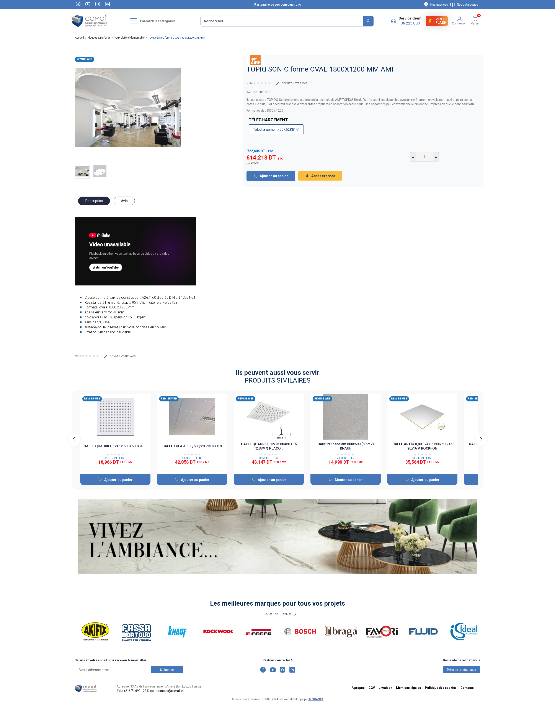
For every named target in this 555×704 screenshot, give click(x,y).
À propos (358, 687)
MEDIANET (315, 699)
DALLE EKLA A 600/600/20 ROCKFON (192, 446)
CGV (372, 687)
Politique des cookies (441, 687)
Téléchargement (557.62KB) (274, 129)
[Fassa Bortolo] (137, 631)
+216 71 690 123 (135, 691)
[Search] (368, 21)
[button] (475, 21)
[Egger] (260, 631)
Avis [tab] (124, 201)
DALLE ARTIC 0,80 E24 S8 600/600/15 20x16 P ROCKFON (422, 446)
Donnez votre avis (294, 83)
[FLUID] (424, 631)
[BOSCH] (301, 631)
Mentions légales (408, 687)
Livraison (385, 687)
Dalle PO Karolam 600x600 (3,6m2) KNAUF (346, 446)
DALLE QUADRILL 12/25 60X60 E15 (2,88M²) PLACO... (269, 446)
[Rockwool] (219, 631)
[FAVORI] (383, 631)
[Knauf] (178, 631)
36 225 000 (410, 23)
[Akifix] (96, 631)
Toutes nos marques (277, 613)
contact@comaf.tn (171, 691)
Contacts (467, 687)
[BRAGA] (342, 631)
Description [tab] (94, 201)
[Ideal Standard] (465, 631)
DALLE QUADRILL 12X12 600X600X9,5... (115, 446)
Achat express (323, 176)
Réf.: (249, 92)
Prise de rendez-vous (461, 669)
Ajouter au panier (274, 176)
